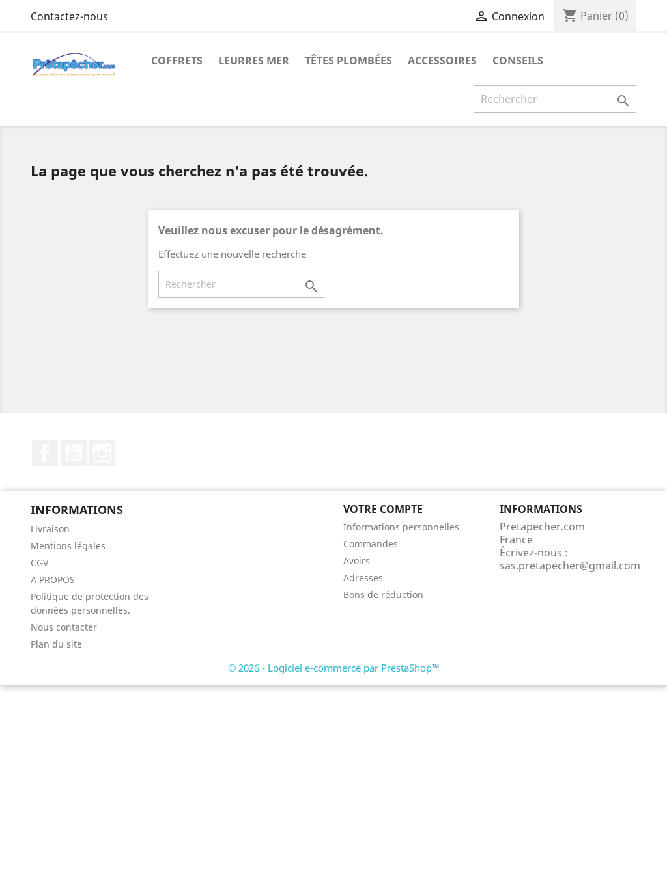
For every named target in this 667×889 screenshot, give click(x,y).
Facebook (45, 453)
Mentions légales (68, 546)
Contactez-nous (69, 16)
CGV (39, 562)
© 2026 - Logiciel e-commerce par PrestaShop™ (334, 667)
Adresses (363, 577)
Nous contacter (64, 627)
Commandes (370, 544)
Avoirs (356, 560)
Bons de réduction (383, 594)
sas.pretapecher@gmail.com (570, 565)
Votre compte (383, 509)
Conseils (517, 60)
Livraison (50, 529)
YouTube (74, 453)
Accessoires (442, 60)
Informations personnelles (401, 527)
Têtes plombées (348, 60)
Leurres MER (253, 60)
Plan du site (56, 644)
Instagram (102, 453)
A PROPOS (53, 579)
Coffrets (177, 60)
